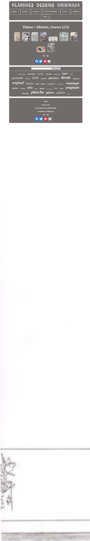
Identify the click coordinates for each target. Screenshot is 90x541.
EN (44, 115)
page (36, 88)
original (18, 82)
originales (51, 84)
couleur (40, 74)
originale (72, 87)
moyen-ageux (21, 74)
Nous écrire (46, 105)
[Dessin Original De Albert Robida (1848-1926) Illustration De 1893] (74, 37)
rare (56, 88)
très (30, 87)
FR (48, 115)
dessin (66, 77)
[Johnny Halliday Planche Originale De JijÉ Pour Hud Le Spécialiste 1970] (25, 37)
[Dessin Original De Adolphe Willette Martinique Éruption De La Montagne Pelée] (64, 37)
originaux (76, 79)
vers (37, 84)
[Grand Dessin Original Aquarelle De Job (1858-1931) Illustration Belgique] (51, 48)
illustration (25, 93)
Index (46, 101)
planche (37, 92)
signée (44, 78)
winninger (72, 83)
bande (42, 88)
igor (69, 93)
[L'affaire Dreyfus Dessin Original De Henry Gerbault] (41, 50)
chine (71, 74)
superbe (49, 74)
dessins (30, 83)
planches (54, 78)
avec (62, 88)
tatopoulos (60, 84)
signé (65, 73)
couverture (31, 74)
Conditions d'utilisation (46, 111)
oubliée (60, 92)
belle (35, 78)
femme (22, 88)
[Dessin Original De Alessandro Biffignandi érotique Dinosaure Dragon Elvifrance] (44, 37)
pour (43, 84)
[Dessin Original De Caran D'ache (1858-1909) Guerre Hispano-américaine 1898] (35, 37)
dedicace (57, 74)
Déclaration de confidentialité (45, 108)
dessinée (27, 79)
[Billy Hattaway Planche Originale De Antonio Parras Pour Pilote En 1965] (53, 39)
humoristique (49, 89)
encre (15, 88)
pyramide (17, 78)
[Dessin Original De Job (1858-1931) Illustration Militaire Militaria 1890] (17, 37)
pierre (50, 92)
